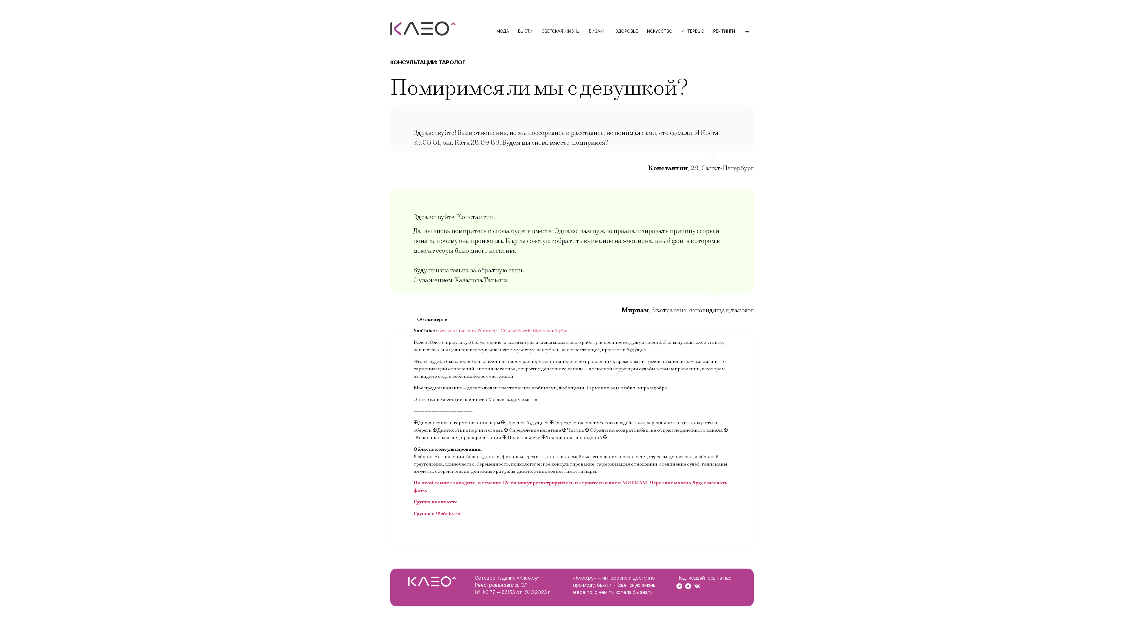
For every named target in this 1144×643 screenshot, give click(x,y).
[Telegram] (679, 586)
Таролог (452, 62)
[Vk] (697, 586)
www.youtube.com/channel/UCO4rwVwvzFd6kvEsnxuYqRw (501, 331)
